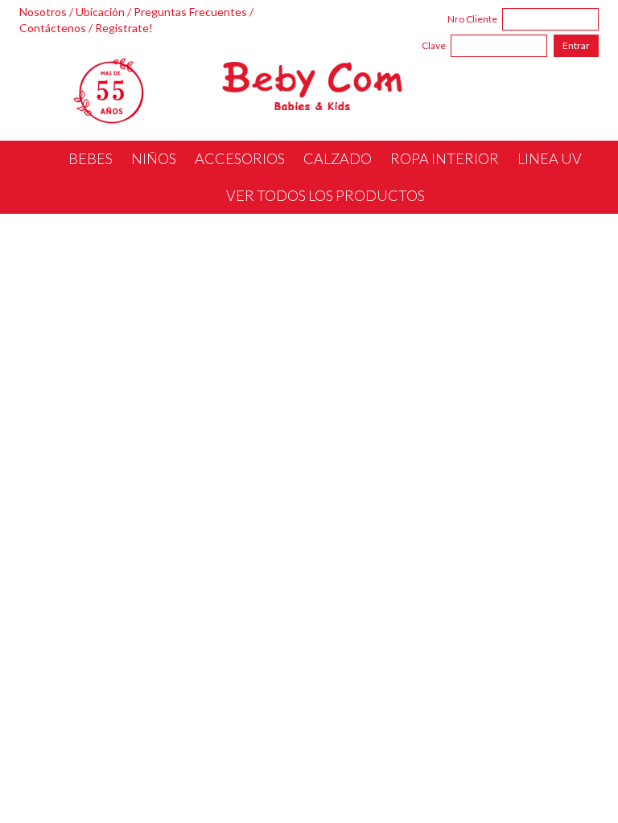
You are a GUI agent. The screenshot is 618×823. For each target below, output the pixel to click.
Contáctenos (52, 28)
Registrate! (124, 28)
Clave (434, 45)
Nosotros (43, 11)
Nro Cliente (472, 19)
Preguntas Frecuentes (190, 11)
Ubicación (100, 11)
